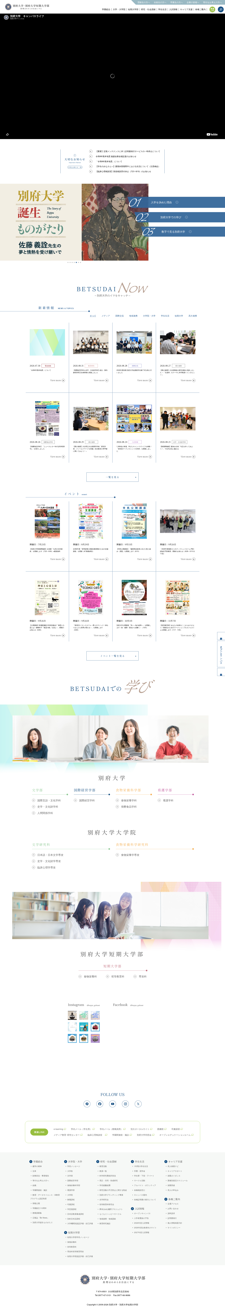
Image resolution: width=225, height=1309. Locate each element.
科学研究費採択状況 (107, 1175)
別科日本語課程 (73, 1218)
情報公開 (36, 1203)
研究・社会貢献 (148, 9)
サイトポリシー (174, 1227)
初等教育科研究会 (106, 1204)
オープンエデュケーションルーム (175, 1134)
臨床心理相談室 (96, 1134)
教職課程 (71, 1199)
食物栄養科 (71, 1242)
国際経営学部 (72, 1180)
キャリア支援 (186, 9)
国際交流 (119, 315)
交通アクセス (173, 1203)
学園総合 (106, 9)
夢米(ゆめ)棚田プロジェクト (111, 1209)
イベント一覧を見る (112, 655)
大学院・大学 (149, 315)
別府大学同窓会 (144, 1134)
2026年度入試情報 (141, 1223)
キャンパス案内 (140, 1195)
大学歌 (70, 1171)
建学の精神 (37, 1166)
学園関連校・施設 (120, 1134)
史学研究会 (104, 1199)
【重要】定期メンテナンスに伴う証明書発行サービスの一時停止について (128, 151)
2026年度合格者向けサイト (145, 1227)
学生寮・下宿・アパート (144, 1175)
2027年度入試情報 (141, 1232)
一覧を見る (112, 477)
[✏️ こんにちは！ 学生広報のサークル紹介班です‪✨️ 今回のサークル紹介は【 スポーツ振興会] (95, 1026)
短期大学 (179, 315)
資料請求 (221, 636)
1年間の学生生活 (141, 1166)
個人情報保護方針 (175, 1223)
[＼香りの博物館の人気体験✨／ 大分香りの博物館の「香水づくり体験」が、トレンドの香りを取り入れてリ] (95, 1038)
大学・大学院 (119, 9)
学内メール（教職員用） (111, 1129)
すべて (93, 315)
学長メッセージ (73, 1166)
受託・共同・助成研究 (108, 1180)
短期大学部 (133, 9)
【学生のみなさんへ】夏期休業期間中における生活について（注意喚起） (128, 166)
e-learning (58, 1129)
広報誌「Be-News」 (41, 1217)
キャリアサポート (175, 1171)
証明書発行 (172, 1218)
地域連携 (133, 315)
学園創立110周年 (40, 1208)
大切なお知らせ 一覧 (75, 167)
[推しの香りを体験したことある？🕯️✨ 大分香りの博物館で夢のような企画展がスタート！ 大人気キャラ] (72, 1015)
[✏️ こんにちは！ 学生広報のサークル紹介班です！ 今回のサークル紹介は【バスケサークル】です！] (83, 1038)
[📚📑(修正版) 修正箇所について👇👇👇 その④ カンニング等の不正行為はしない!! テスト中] (83, 1015)
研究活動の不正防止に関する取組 (113, 1190)
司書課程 (71, 1204)
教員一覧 (103, 1171)
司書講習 (175, 1129)
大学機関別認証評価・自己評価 (80, 1223)
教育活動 (103, 1166)
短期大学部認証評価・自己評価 (80, 1256)
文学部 (70, 1175)
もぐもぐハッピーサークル (110, 1214)
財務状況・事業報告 (41, 1175)
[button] (67, 262)
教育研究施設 (104, 1223)
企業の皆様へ (193, 2)
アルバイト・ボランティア (145, 1185)
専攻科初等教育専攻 (75, 1251)
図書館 (160, 1129)
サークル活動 (139, 1180)
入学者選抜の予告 (141, 1218)
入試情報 (173, 9)
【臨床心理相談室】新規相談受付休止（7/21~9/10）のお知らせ (123, 171)
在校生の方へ (160, 2)
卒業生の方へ (176, 2)
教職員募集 (37, 1213)
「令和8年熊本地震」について (109, 161)
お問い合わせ (173, 1208)
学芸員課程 (71, 1209)
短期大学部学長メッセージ (78, 1237)
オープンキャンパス (221, 654)
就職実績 (171, 1185)
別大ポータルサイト (140, 1129)
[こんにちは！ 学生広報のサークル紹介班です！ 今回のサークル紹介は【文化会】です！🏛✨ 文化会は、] (72, 1038)
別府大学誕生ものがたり (43, 1222)
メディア (106, 315)
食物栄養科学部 (73, 1185)
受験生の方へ (144, 2)
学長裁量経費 (104, 1185)
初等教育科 (71, 1246)
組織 (34, 1185)
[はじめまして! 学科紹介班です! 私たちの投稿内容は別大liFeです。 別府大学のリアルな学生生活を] (72, 1026)
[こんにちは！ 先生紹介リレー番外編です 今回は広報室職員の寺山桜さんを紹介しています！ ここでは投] (83, 1026)
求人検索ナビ (173, 1166)
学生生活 (162, 9)
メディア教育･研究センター (67, 1134)
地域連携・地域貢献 (107, 1218)
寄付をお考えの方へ (212, 2)
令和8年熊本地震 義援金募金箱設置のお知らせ (116, 156)
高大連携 (193, 315)
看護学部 (71, 1190)
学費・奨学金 (139, 1171)
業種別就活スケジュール (178, 1180)
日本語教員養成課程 (75, 1214)
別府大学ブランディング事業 (111, 1195)
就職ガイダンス (174, 1175)
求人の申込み (173, 1190)
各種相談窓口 (139, 1190)
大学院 (70, 1195)
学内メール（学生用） (81, 1129)
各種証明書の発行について (145, 1199)
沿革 (34, 1171)
